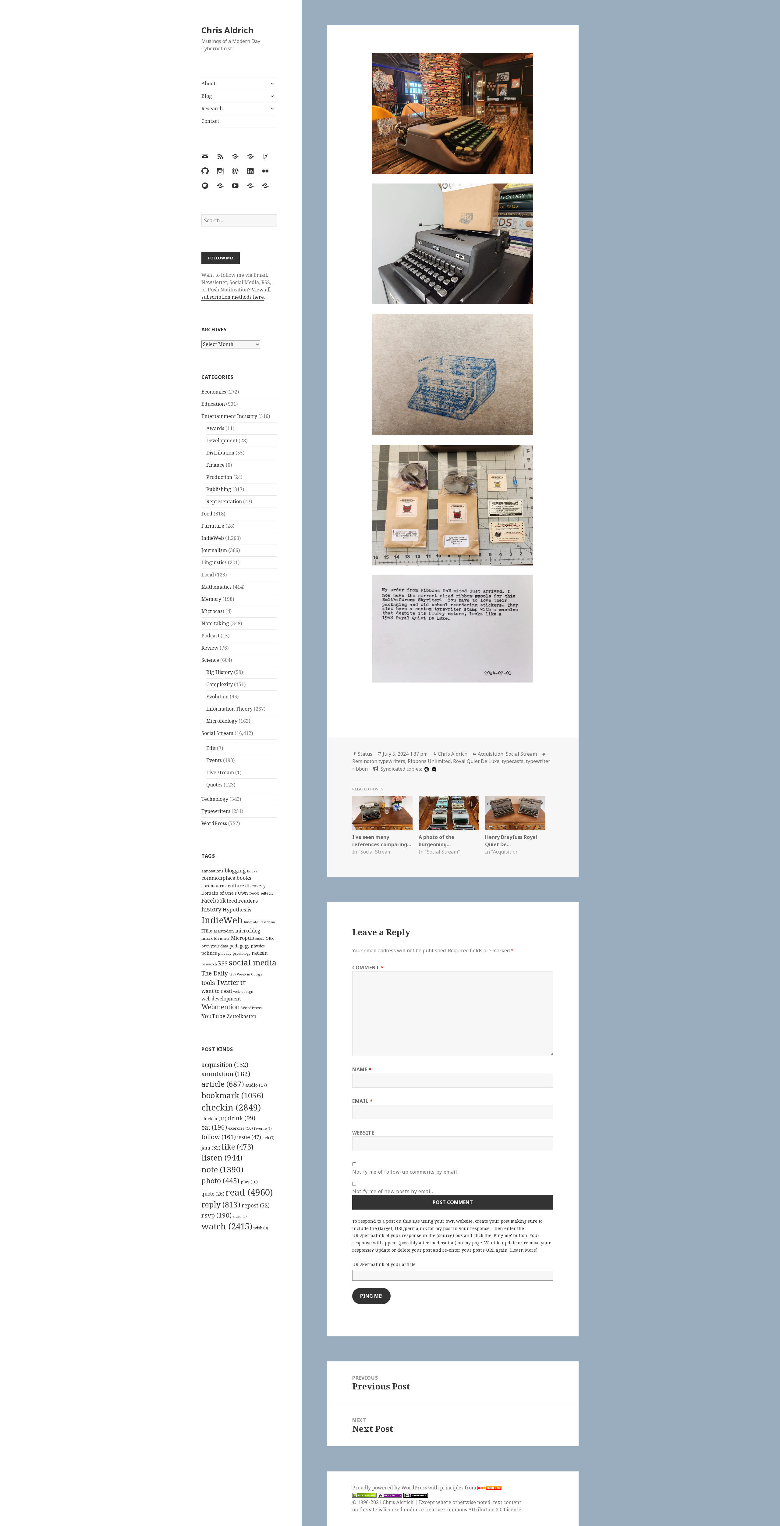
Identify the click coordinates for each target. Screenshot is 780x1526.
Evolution (217, 696)
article (222, 1084)
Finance (215, 465)
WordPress (214, 823)
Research (212, 108)
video (240, 1216)
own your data (214, 946)
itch (268, 1137)
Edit (211, 748)
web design (243, 991)
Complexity (219, 684)
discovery (255, 886)
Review (209, 647)
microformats (215, 938)
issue (249, 1137)
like (238, 1147)
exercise (240, 1128)
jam (210, 1147)
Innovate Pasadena (259, 922)
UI (243, 983)
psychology (241, 953)
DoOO (254, 893)
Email (362, 1101)
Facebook (213, 900)
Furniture (212, 525)
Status (365, 754)
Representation (224, 501)
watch (226, 1226)
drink (241, 1118)
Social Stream (217, 733)
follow (218, 1136)
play (249, 1182)
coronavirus (214, 886)
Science (210, 660)
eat (214, 1127)
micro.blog (248, 930)
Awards (215, 428)
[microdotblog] (433, 769)
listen (222, 1157)
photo (220, 1181)
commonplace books (226, 877)
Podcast (210, 635)
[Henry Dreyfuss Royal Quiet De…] (515, 813)
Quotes (214, 784)
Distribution (220, 452)
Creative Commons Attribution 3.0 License (472, 1509)
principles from (458, 1487)
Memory (211, 599)
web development (221, 999)
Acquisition (490, 754)
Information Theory (229, 708)
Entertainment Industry (229, 416)
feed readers (242, 900)
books (252, 871)
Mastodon (224, 931)
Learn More (523, 1250)
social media (252, 962)
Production (219, 477)
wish (261, 1228)
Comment (368, 967)
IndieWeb (212, 538)
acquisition (224, 1065)
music (259, 938)
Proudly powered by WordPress (390, 1487)
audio (256, 1085)
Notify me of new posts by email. (392, 1191)
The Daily (214, 973)
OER (270, 938)
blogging (235, 870)
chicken (213, 1118)
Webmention (220, 1007)
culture (236, 885)
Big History (219, 672)
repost (256, 1205)
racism (260, 953)
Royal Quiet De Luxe (476, 761)
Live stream (220, 772)
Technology (214, 799)
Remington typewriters (378, 761)
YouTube (213, 1016)
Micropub (242, 938)
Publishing (218, 489)
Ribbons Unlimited (429, 761)
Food (206, 513)
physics (258, 946)
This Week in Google (246, 974)
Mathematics (216, 586)
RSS (223, 963)
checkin (231, 1107)
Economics (213, 391)
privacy (225, 953)
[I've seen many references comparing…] (382, 813)
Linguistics (214, 562)
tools (208, 983)
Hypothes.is (237, 909)
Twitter (227, 982)
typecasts (512, 761)
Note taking (215, 623)
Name (362, 1069)
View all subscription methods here (236, 293)
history (211, 909)
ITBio (206, 931)
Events (214, 760)
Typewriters (215, 811)
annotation (225, 1073)
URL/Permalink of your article (384, 1264)
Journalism (214, 550)
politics (209, 953)
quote (212, 1193)
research (209, 964)
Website (363, 1132)
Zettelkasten (242, 1016)
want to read (216, 990)
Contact (210, 121)
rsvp (216, 1215)
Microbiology (221, 721)
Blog (206, 96)
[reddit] (426, 769)
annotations (212, 871)
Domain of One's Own (224, 893)
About (208, 83)
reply (220, 1205)
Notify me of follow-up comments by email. (405, 1171)
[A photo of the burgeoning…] (449, 813)
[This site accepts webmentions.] (390, 1495)
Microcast (212, 611)
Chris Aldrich (227, 30)
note (222, 1169)
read (249, 1192)
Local (207, 574)
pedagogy (239, 946)
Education (213, 404)
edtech (267, 893)
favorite (263, 1128)
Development (221, 440)
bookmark (232, 1095)
